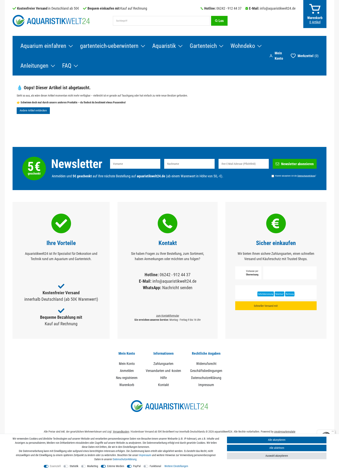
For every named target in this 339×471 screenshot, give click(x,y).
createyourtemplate (284, 431)
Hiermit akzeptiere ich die (295, 175)
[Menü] (332, 432)
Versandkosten (121, 431)
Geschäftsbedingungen (206, 371)
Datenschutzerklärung (206, 378)
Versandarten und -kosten (163, 371)
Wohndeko (243, 45)
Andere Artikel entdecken (33, 110)
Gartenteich (203, 45)
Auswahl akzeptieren (276, 455)
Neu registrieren (127, 378)
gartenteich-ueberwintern (109, 45)
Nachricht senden (177, 287)
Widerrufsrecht (206, 364)
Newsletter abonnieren (297, 164)
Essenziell (55, 466)
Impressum (206, 385)
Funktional (155, 466)
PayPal (137, 466)
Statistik (74, 466)
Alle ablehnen (276, 447)
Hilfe (163, 378)
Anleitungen (34, 65)
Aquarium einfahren (43, 45)
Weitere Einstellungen (176, 466)
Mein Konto (127, 364)
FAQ (66, 65)
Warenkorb (126, 385)
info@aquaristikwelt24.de (277, 8)
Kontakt (163, 385)
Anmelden (127, 371)
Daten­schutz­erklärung (125, 459)
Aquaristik (164, 45)
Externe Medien (115, 466)
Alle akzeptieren (276, 439)
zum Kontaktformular (167, 315)
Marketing (92, 466)
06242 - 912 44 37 (228, 8)
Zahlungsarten (163, 364)
